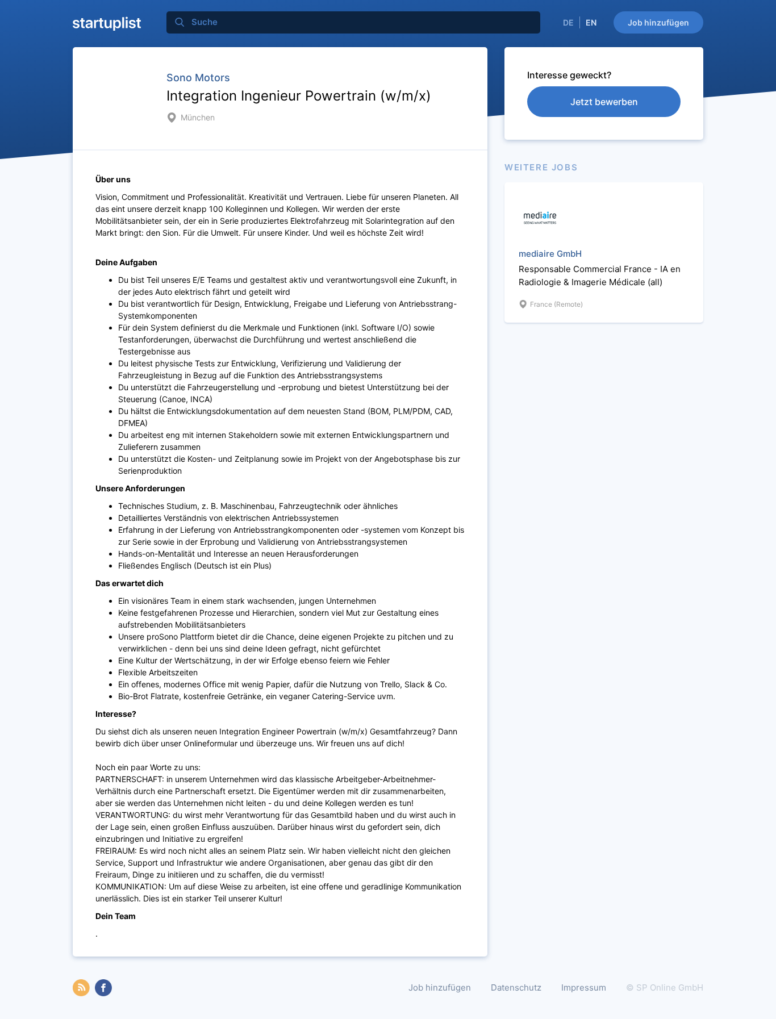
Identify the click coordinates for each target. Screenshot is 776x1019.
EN (591, 22)
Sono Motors (198, 77)
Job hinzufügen (658, 22)
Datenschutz (516, 987)
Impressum (583, 987)
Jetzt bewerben (604, 101)
